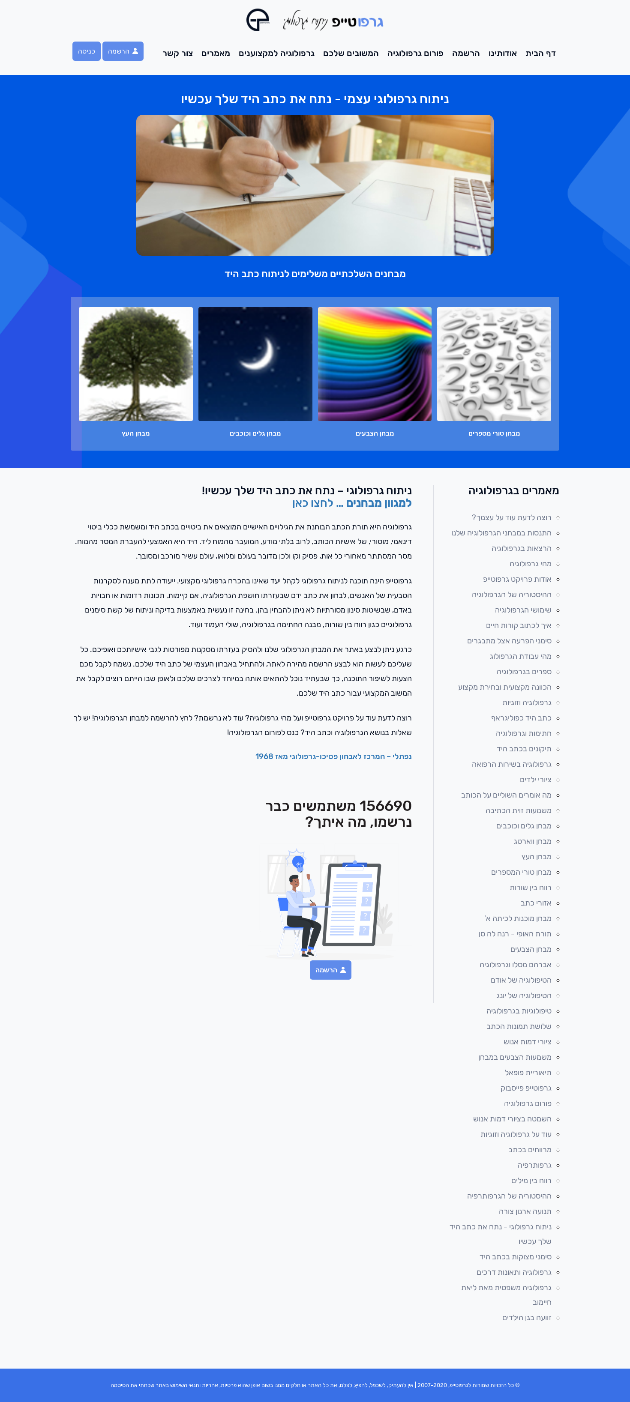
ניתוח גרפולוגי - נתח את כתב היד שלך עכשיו (501, 1234)
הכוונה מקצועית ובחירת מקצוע (505, 687)
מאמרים (215, 53)
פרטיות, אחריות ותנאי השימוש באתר (196, 1385)
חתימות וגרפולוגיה (524, 733)
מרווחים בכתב (530, 1149)
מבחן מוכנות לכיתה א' (518, 918)
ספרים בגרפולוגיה (524, 671)
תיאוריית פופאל (528, 1072)
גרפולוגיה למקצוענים (277, 53)
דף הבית (540, 53)
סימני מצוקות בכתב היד (516, 1257)
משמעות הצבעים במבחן (515, 1057)
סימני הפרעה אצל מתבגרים (509, 641)
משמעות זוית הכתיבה (519, 810)
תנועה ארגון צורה (525, 1211)
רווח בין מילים (531, 1180)
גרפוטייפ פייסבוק (526, 1088)
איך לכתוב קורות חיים (519, 625)
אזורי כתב (536, 903)
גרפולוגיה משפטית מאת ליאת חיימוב (506, 1295)
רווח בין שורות (531, 887)
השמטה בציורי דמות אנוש (512, 1119)
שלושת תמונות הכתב (519, 1026)
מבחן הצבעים (531, 949)
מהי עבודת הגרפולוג (521, 656)
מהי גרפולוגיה (531, 563)
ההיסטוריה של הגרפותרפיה (509, 1196)
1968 (265, 756)
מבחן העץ (537, 856)
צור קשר (177, 53)
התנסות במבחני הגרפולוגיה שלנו (501, 533)
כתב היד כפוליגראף (521, 718)
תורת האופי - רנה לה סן (515, 934)
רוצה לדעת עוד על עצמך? (512, 517)
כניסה (86, 51)
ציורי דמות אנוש (528, 1041)
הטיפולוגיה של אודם (521, 980)
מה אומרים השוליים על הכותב (506, 795)
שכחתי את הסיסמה (132, 1385)
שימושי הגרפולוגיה (523, 610)
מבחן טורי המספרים (521, 872)
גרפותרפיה (535, 1165)
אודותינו (503, 53)
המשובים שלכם (351, 53)
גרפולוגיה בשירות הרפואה (512, 764)
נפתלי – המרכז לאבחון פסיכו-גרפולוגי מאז (343, 756)
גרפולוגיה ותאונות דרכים (514, 1272)
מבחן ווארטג (533, 841)
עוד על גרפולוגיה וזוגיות (516, 1134)
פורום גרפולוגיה (415, 53)
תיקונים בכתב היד (524, 748)
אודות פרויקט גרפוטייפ (517, 579)
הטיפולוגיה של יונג (524, 995)
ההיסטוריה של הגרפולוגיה (512, 594)
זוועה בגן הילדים (527, 1317)
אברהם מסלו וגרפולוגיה (516, 964)
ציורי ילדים (536, 779)
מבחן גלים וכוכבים (524, 826)
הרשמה (466, 53)
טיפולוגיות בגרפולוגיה (519, 1011)
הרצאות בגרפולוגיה (522, 548)
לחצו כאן (314, 503)
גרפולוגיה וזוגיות (527, 702)
